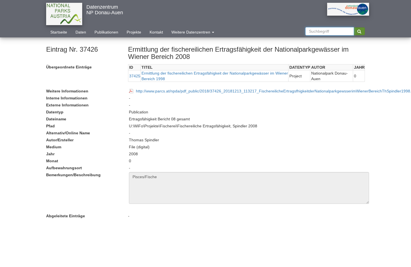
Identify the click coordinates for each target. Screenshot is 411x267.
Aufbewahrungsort (64, 168)
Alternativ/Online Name (68, 133)
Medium (53, 147)
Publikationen (106, 32)
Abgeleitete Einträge (65, 216)
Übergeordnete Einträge (69, 67)
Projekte (134, 32)
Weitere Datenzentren (191, 32)
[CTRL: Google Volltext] (359, 31)
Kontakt (156, 32)
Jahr (50, 154)
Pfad (50, 126)
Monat (52, 161)
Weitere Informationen (67, 91)
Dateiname (56, 119)
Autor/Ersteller (60, 140)
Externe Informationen (67, 105)
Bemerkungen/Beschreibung (73, 175)
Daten (80, 32)
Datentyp (54, 112)
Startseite (58, 32)
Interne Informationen (67, 98)
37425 (134, 76)
